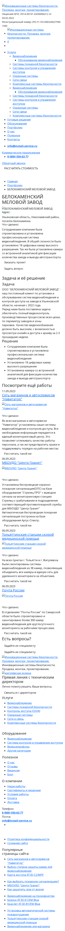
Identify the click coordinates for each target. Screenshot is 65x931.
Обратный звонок (14, 163)
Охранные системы (25, 76)
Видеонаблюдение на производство (31, 896)
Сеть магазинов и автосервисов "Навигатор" (28, 397)
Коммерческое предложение (21, 152)
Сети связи (20, 80)
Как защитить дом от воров (25, 889)
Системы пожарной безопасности (35, 64)
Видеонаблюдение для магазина (28, 926)
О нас (11, 131)
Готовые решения (19, 119)
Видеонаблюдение (25, 56)
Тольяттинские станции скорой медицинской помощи (28, 536)
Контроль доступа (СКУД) (23, 711)
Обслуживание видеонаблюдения (40, 60)
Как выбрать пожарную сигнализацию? (33, 881)
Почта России (13, 590)
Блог (10, 774)
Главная (12, 181)
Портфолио (14, 127)
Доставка (13, 802)
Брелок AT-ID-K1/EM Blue (23, 900)
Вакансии (13, 770)
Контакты (13, 139)
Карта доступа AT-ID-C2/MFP (25, 875)
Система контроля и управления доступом (35, 743)
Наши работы (16, 786)
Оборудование (17, 123)
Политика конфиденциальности (28, 839)
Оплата (12, 798)
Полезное (13, 135)
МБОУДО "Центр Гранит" (22, 462)
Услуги (11, 52)
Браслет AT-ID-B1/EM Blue (23, 904)
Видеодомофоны (18, 746)
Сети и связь (15, 719)
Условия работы (18, 794)
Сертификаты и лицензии (24, 790)
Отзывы (12, 766)
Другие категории (19, 750)
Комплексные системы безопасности (37, 84)
